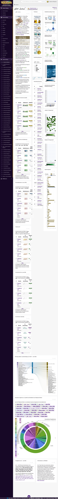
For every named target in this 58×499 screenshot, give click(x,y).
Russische (39, 179)
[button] (26, 13)
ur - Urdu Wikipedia (5, 166)
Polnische (39, 168)
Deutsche (39, 106)
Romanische (39, 175)
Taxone (4, 48)
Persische (39, 120)
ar (25, 7)
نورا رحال (28, 475)
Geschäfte (4, 34)
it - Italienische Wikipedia (6, 112)
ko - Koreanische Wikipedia (6, 120)
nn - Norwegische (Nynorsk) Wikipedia (7, 132)
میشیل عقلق (29, 416)
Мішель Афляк (44, 416)
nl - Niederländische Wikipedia (7, 129)
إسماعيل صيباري (18, 479)
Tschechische (39, 103)
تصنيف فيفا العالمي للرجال (21, 475)
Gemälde (4, 30)
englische (22, 34)
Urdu (38, 196)
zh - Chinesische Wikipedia (6, 174)
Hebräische (39, 131)
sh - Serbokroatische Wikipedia (7, 144)
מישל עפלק (19, 410)
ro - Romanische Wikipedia (6, 140)
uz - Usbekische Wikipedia (6, 168)
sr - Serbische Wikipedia (6, 153)
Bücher (4, 22)
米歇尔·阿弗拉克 (36, 406)
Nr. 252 (50, 18)
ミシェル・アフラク (35, 408)
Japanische (39, 149)
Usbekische (39, 200)
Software (4, 44)
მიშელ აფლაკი (20, 416)
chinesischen (19, 32)
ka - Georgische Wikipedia (6, 116)
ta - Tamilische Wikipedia (6, 157)
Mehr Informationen (40, 480)
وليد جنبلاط (40, 78)
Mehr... (23, 131)
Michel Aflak (33, 404)
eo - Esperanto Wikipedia (6, 83)
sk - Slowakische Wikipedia (6, 149)
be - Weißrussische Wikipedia (7, 67)
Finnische (39, 124)
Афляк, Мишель (27, 406)
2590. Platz (24, 55)
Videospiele (4, 55)
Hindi (38, 135)
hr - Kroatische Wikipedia (6, 104)
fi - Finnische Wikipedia (6, 94)
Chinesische (39, 204)
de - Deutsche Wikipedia (6, 77)
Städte (3, 46)
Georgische (39, 154)
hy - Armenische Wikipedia (6, 108)
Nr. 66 (50, 42)
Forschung (43, 1)
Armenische (39, 138)
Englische (39, 110)
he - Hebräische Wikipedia (6, 100)
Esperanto (39, 113)
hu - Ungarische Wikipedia (6, 106)
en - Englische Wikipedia (6, 81)
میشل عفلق (41, 404)
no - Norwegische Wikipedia (7, 134)
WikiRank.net (54, 7)
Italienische (39, 145)
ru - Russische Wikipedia (6, 142)
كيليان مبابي (21, 478)
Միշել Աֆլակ (28, 414)
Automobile (4, 20)
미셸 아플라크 (20, 414)
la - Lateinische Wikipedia (6, 122)
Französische (39, 128)
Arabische (39, 88)
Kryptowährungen (5, 38)
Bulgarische (39, 95)
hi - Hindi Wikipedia (5, 102)
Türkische (39, 189)
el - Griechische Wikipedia (6, 79)
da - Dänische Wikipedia (6, 75)
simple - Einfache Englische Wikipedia (6, 147)
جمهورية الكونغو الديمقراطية (27, 477)
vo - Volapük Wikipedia (6, 172)
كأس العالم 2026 (19, 477)
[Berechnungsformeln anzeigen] (29, 496)
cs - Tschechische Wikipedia (7, 73)
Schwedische (39, 186)
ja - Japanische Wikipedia (6, 114)
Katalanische (39, 99)
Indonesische (39, 142)
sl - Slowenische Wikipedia (6, 151)
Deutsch (17, 4)
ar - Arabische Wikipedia (6, 62)
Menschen (4, 40)
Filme (3, 26)
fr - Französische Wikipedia (6, 96)
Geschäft (4, 32)
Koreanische (39, 157)
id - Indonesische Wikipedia (7, 110)
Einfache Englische (40, 182)
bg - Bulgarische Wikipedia (6, 69)
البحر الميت (33, 78)
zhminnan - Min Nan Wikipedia (7, 176)
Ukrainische (39, 193)
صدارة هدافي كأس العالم (29, 478)
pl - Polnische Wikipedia (6, 136)
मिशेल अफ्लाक (26, 412)
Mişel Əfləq (47, 412)
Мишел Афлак (42, 410)
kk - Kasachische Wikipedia (6, 118)
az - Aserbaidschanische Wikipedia (6, 65)
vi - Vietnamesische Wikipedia (7, 170)
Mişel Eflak (48, 404)
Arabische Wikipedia (53, 1)
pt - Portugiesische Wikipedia (7, 138)
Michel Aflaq (19, 404)
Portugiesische (40, 172)
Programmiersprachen (6, 42)
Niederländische (40, 161)
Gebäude (4, 28)
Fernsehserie (4, 24)
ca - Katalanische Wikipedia (6, 71)
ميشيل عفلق (26, 404)
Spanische (39, 117)
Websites (4, 57)
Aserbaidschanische (40, 92)
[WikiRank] (6, 2)
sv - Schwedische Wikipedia (7, 155)
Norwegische (39, 164)
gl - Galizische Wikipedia (6, 98)
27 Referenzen (18, 29)
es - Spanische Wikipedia (6, 85)
